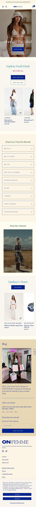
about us (5, 462)
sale (3, 477)
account (5, 459)
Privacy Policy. (11, 490)
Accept (17, 494)
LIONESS (7, 118)
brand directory (8, 468)
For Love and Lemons (12, 323)
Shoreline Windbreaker (9, 120)
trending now (7, 474)
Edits (4, 471)
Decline (17, 499)
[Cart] (33, 6)
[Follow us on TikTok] (6, 451)
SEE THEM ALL (18, 70)
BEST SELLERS (18, 82)
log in (4, 456)
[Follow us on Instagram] (3, 451)
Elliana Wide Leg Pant (13, 325)
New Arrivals (18, 77)
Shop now (18, 49)
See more (18, 287)
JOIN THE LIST (18, 431)
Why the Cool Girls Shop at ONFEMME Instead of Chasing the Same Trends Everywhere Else (16, 390)
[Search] (6, 6)
